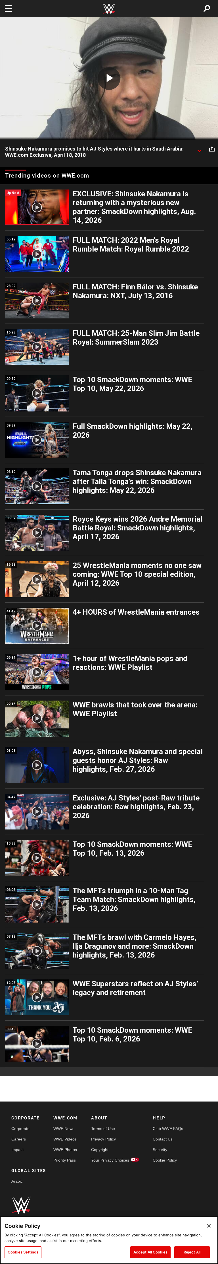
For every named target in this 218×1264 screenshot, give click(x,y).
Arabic (17, 1181)
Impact (17, 1149)
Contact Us (163, 1139)
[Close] (209, 1226)
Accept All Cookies (150, 1252)
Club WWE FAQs (168, 1128)
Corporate (20, 1128)
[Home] (109, 9)
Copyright (99, 1149)
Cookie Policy (165, 1160)
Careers (18, 1139)
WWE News (63, 1128)
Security (160, 1149)
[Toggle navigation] (8, 8)
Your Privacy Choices (110, 1160)
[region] (109, 1240)
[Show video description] (199, 149)
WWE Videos (65, 1139)
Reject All (192, 1252)
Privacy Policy (103, 1139)
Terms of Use (103, 1128)
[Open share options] (212, 149)
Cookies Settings (23, 1252)
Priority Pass (64, 1160)
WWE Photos (65, 1149)
